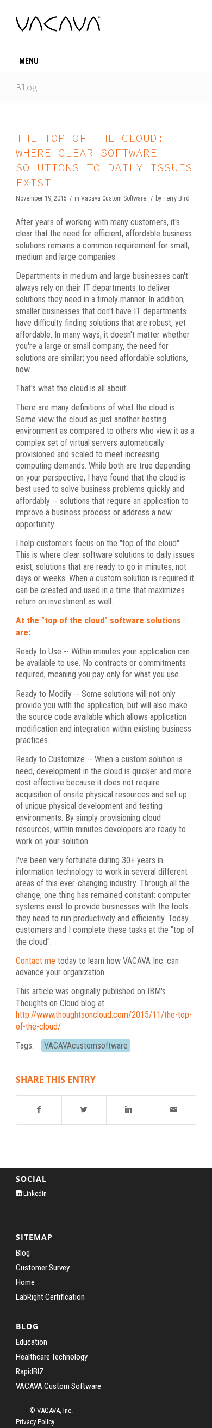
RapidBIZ (30, 1371)
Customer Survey (43, 1268)
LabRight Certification (50, 1297)
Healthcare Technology (52, 1357)
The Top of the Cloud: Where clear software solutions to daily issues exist (104, 160)
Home (25, 1282)
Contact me (35, 961)
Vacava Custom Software (113, 198)
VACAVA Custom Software (58, 1386)
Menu (29, 61)
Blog (27, 87)
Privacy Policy (35, 1422)
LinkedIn (34, 1193)
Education (31, 1342)
